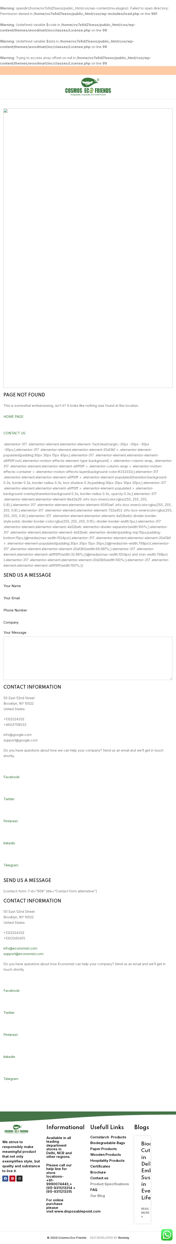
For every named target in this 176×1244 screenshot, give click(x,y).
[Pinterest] (12, 1179)
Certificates (100, 1166)
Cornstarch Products (108, 1137)
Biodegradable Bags (107, 1143)
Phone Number (15, 610)
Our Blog (97, 1195)
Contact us (99, 1178)
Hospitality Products (107, 1160)
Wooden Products (105, 1154)
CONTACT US (14, 433)
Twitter (8, 799)
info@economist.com (20, 948)
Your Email (11, 598)
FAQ (93, 1189)
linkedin (9, 843)
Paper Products (103, 1149)
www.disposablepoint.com (77, 1211)
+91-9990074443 (57, 1182)
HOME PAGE (13, 416)
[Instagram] (19, 1179)
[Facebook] (5, 1179)
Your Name (12, 586)
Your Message (14, 632)
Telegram (10, 865)
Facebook (11, 777)
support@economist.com (23, 954)
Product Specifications (109, 1184)
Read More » (145, 1212)
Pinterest (10, 821)
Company (11, 622)
